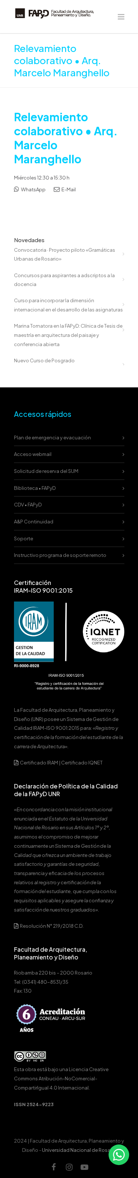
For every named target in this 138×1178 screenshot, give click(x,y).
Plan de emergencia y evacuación (52, 437)
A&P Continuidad (33, 521)
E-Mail (68, 189)
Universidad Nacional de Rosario (79, 1150)
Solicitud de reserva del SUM (46, 471)
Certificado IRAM (39, 763)
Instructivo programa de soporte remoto (60, 555)
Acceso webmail (33, 454)
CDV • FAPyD (28, 505)
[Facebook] (53, 1167)
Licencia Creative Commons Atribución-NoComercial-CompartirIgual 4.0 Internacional (61, 1078)
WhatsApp (33, 189)
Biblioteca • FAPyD (35, 488)
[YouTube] (84, 1167)
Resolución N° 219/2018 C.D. (51, 926)
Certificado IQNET (82, 763)
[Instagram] (69, 1167)
